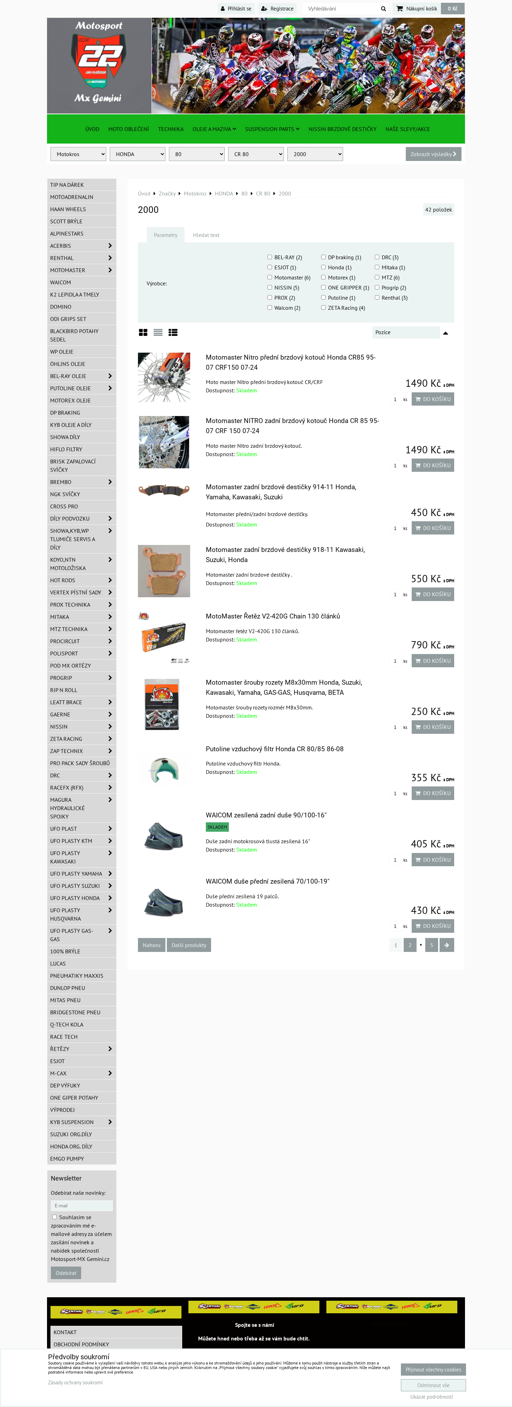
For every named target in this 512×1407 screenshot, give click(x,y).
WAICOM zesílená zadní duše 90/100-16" (266, 815)
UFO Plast (63, 828)
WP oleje (61, 351)
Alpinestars (67, 233)
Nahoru (152, 944)
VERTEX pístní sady (75, 592)
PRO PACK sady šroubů (80, 763)
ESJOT (57, 1061)
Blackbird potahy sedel (74, 335)
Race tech (64, 1036)
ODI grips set (68, 318)
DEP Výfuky (65, 1085)
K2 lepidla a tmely (74, 294)
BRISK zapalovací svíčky (73, 465)
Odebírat (66, 1272)
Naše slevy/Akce (408, 128)
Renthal (61, 257)
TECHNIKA (171, 128)
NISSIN (59, 726)
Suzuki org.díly (71, 1134)
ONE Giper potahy (74, 1097)
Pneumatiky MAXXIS (76, 975)
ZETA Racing (66, 738)
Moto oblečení (128, 128)
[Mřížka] (143, 335)
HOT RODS (62, 580)
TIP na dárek (67, 184)
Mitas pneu (65, 1000)
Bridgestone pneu (75, 1012)
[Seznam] (158, 335)
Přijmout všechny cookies (433, 1369)
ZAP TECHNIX (66, 750)
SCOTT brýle (66, 221)
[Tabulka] (173, 335)
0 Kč (453, 8)
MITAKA (59, 616)
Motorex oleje (70, 400)
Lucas (58, 963)
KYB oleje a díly (71, 424)
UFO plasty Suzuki (75, 885)
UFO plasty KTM (71, 840)
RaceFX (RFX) (66, 787)
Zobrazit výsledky (432, 154)
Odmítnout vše (433, 1385)
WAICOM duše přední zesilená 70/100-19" (267, 881)
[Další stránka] (447, 945)
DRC (55, 775)
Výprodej (62, 1109)
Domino (60, 306)
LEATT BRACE (66, 702)
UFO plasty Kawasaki (65, 857)
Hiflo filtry (66, 449)
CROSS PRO (64, 506)
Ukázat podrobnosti (431, 1397)
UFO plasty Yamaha (76, 873)
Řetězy (59, 1048)
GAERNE (60, 714)
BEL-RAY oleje (68, 375)
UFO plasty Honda (75, 897)
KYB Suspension (72, 1121)
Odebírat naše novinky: (78, 1192)
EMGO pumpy (67, 1158)
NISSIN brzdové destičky (343, 128)
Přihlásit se (238, 8)
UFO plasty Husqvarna (65, 914)
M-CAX (58, 1073)
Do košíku (435, 398)
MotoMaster (67, 270)
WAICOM (60, 282)
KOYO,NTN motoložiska (68, 563)
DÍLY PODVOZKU (70, 518)
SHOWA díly (65, 436)
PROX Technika (70, 604)
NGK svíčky (65, 494)
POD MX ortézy (70, 665)
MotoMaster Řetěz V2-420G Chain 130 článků (273, 616)
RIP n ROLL (63, 689)
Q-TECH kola (66, 1024)
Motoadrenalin (71, 196)
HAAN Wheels (68, 209)
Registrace (281, 8)
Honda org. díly (71, 1146)
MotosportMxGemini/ (392, 1324)
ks (404, 399)
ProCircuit (65, 641)
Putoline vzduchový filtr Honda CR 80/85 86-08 (275, 749)
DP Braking (65, 412)
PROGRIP (61, 677)
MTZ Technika (68, 628)
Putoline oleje (70, 388)
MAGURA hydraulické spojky (67, 808)
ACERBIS (60, 245)
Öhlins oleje (67, 363)
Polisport (64, 653)
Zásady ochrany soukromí (75, 1382)
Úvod (92, 128)
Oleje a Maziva (212, 128)
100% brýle (65, 951)
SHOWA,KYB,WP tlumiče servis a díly (72, 539)
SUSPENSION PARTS (269, 128)
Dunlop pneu (67, 987)
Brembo (60, 481)
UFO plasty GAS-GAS (71, 935)
